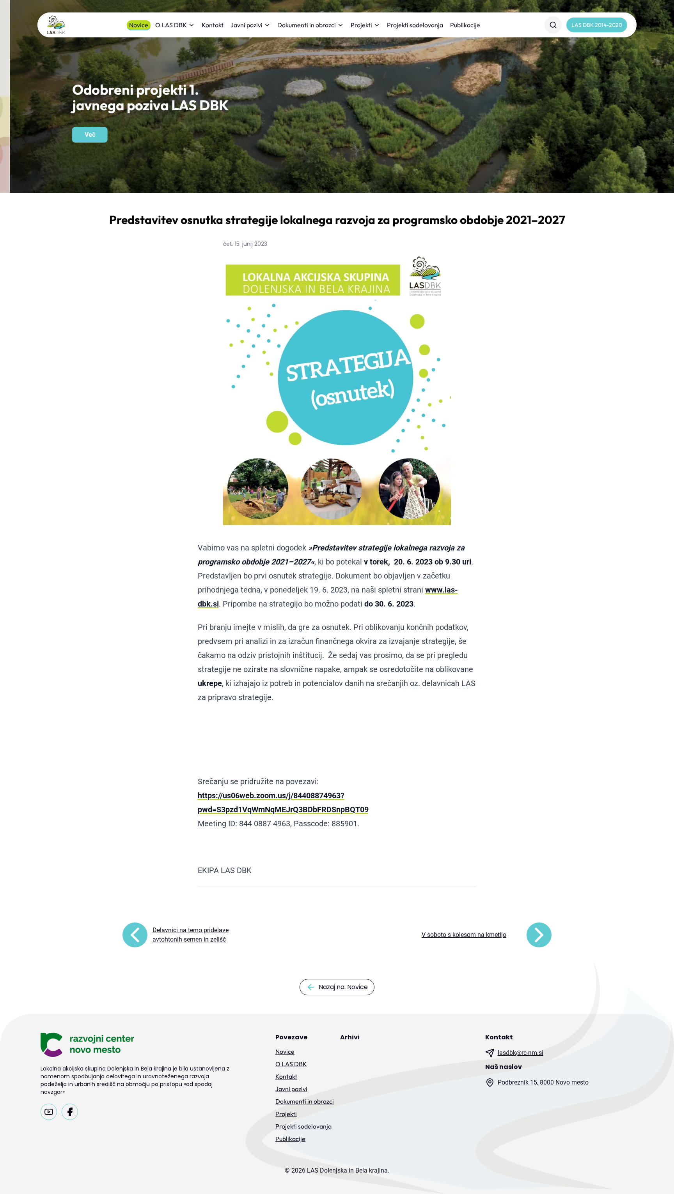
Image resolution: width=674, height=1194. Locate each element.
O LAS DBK (171, 25)
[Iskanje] (553, 25)
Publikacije (465, 25)
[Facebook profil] (70, 1112)
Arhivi (350, 1037)
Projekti (361, 25)
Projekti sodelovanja (415, 25)
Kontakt (212, 25)
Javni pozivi (247, 25)
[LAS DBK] (56, 25)
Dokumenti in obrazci (306, 25)
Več (80, 134)
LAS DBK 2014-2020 (596, 24)
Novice (138, 25)
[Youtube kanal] (49, 1112)
